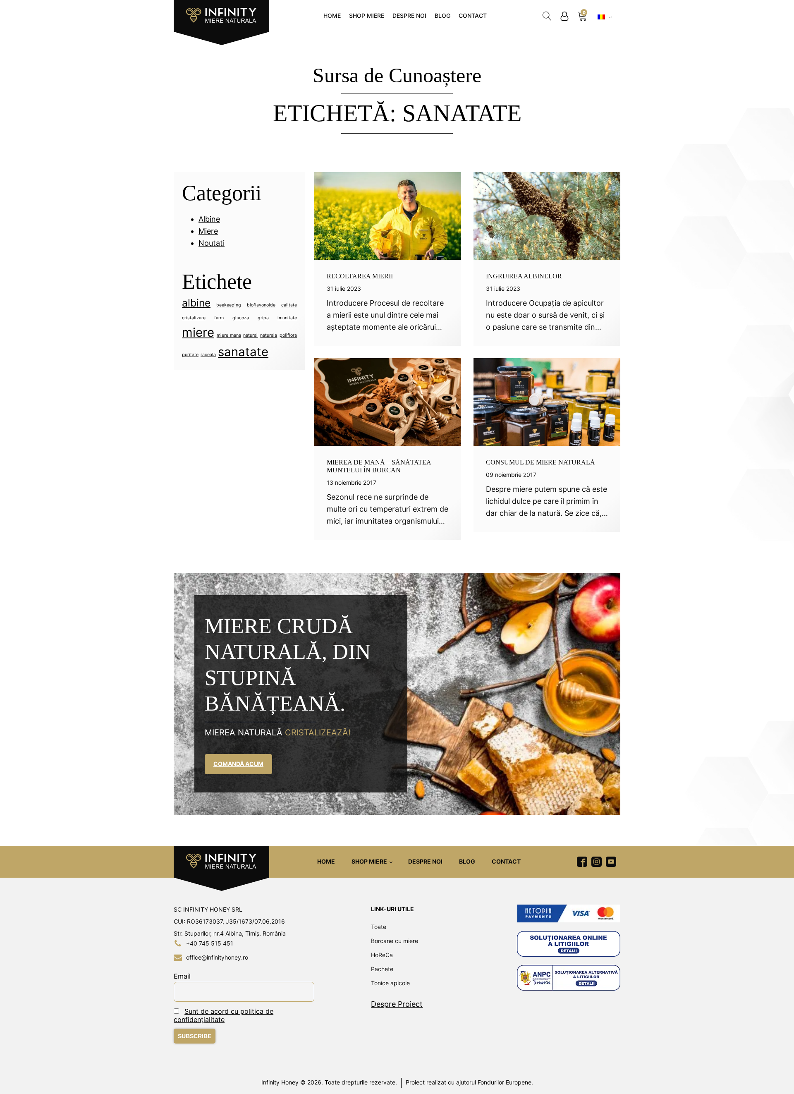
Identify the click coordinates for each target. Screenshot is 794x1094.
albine (196, 303)
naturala (268, 335)
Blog (442, 15)
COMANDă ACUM (238, 763)
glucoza (240, 318)
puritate (190, 354)
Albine (209, 219)
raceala (208, 354)
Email (182, 976)
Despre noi (409, 15)
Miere (208, 231)
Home (332, 15)
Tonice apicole (390, 982)
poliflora (288, 335)
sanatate (243, 352)
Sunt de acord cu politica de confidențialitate (223, 1015)
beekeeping (228, 305)
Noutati (211, 243)
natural (250, 335)
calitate (289, 305)
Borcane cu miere (394, 940)
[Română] (605, 17)
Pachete (382, 968)
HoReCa (382, 954)
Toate (378, 926)
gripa (263, 318)
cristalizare (194, 318)
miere (198, 332)
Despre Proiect (397, 1004)
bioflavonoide (261, 305)
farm (219, 318)
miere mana (229, 335)
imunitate (287, 318)
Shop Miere (366, 15)
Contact (473, 15)
